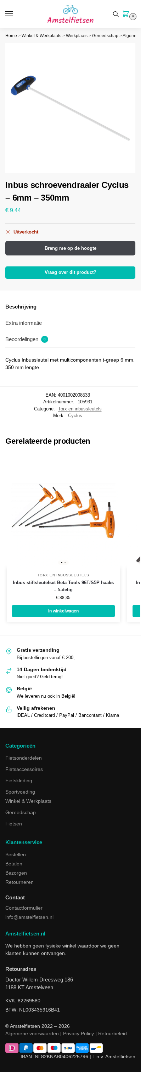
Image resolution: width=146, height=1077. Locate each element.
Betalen (13, 863)
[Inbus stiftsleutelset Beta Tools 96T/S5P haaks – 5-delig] (63, 511)
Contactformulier (24, 908)
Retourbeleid (112, 1033)
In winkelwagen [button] (63, 611)
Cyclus (75, 415)
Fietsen (13, 824)
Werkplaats (77, 35)
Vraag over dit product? (70, 272)
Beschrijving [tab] (20, 307)
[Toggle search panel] (115, 14)
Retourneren (19, 882)
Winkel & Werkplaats (41, 35)
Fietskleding (18, 780)
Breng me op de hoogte (70, 248)
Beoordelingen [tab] (25, 339)
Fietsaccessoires (24, 769)
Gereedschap (105, 35)
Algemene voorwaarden (32, 1033)
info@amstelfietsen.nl (29, 917)
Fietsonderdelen (23, 758)
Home (11, 35)
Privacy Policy (78, 1033)
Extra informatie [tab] (23, 323)
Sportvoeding (20, 792)
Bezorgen (16, 873)
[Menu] (16, 14)
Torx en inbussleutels (80, 408)
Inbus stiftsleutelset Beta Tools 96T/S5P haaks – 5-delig (63, 586)
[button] (127, 14)
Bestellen (15, 854)
